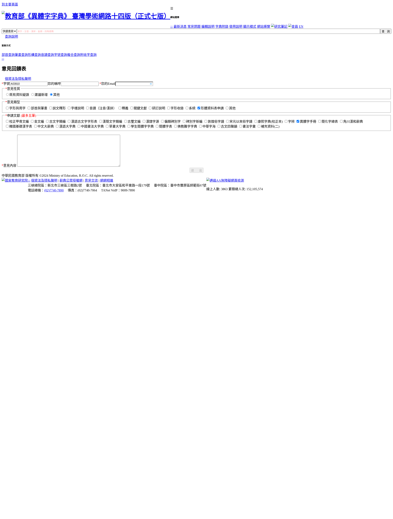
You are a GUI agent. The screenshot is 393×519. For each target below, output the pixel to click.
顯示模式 (249, 26)
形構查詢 (34, 55)
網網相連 (106, 180)
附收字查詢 (88, 55)
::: (171, 26)
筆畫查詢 (21, 55)
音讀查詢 (47, 55)
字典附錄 (221, 26)
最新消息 (180, 26)
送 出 (196, 170)
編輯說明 (208, 26)
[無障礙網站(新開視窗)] (225, 180)
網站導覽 (263, 26)
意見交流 (91, 180)
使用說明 (235, 26)
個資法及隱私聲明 (18, 78)
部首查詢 (8, 55)
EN (301, 26)
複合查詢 (73, 55)
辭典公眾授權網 (71, 180)
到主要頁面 (10, 4)
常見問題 (194, 26)
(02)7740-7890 (54, 190)
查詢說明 (11, 36)
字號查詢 (60, 55)
